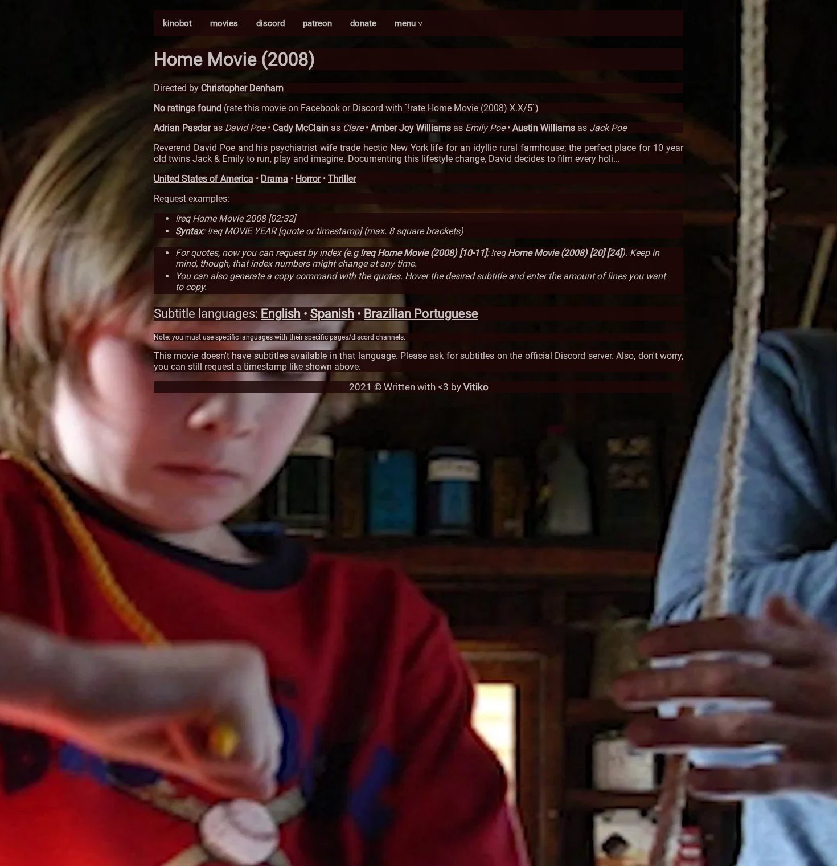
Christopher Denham (242, 88)
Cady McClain (301, 127)
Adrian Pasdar (182, 127)
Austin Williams (543, 127)
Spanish (332, 314)
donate (363, 23)
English (281, 314)
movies (224, 23)
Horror (308, 178)
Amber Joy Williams (411, 127)
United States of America (203, 178)
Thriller (342, 178)
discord (270, 23)
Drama (274, 178)
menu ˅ (409, 23)
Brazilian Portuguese (421, 314)
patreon (317, 23)
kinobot (177, 23)
